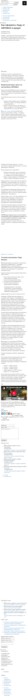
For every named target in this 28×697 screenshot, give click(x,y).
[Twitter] (4, 414)
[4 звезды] (9, 417)
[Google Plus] (11, 414)
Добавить (4, 440)
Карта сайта (3, 649)
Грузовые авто (6, 13)
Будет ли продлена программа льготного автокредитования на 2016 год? (14, 628)
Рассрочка (5, 11)
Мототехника (6, 18)
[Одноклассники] (7, 414)
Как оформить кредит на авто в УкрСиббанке (15, 450)
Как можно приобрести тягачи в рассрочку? (14, 604)
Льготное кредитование (8, 15)
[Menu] (24, 3)
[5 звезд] (14, 417)
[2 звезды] (20, 415)
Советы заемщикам (8, 7)
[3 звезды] (4, 417)
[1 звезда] (14, 415)
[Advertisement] (14, 55)
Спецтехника (6, 17)
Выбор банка (6, 10)
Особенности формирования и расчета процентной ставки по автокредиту (14, 622)
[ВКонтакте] (2, 414)
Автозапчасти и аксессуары (9, 20)
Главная (6, 475)
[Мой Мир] (9, 414)
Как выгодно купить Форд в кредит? (12, 607)
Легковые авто (6, 8)
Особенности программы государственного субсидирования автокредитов (14, 633)
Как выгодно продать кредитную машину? (14, 611)
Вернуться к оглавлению (7, 254)
